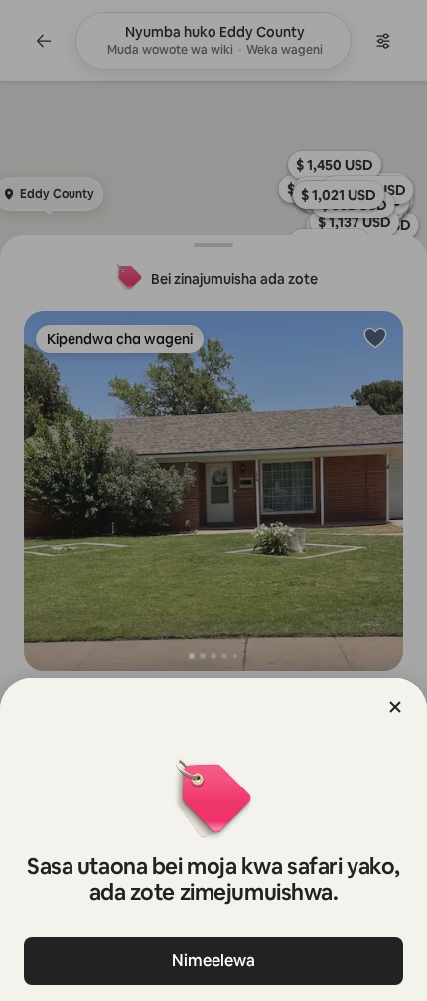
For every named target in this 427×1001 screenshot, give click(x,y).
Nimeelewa (213, 960)
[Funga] (395, 707)
